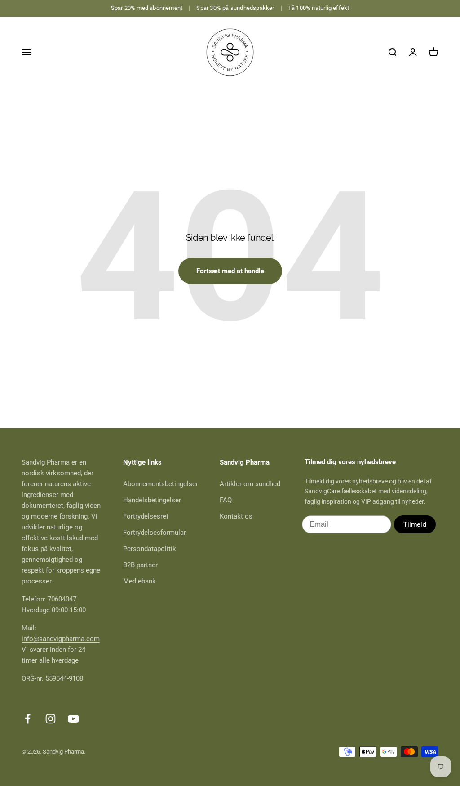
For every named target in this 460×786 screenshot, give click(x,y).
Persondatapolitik (149, 549)
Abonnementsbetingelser (160, 484)
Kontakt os (236, 516)
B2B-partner (140, 565)
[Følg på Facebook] (28, 719)
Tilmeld (415, 524)
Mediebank (139, 581)
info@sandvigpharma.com (61, 639)
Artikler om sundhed (250, 484)
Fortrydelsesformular (154, 533)
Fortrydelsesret (145, 516)
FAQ (226, 500)
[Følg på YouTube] (73, 719)
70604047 (62, 599)
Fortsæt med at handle (230, 271)
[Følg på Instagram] (50, 719)
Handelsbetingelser (152, 500)
